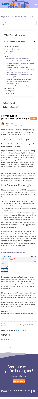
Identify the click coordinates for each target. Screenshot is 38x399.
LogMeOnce (5, 17)
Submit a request (21, 330)
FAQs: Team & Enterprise (14, 35)
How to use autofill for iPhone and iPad (17, 67)
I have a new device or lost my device (17, 72)
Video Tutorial (9, 102)
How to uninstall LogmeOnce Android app (18, 86)
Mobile (31, 17)
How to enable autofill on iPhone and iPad (18, 61)
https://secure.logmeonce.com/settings (13, 252)
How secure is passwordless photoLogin (18, 79)
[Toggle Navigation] (36, 4)
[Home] (8, 4)
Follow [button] (33, 118)
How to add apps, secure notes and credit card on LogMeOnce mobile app (20, 64)
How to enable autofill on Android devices (18, 58)
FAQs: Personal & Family (19, 17)
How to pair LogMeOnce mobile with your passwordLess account (18, 82)
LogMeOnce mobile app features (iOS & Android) (20, 70)
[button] (17, 324)
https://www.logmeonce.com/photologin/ (20, 313)
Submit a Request (10, 107)
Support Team (9, 123)
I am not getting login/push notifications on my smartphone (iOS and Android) (19, 75)
